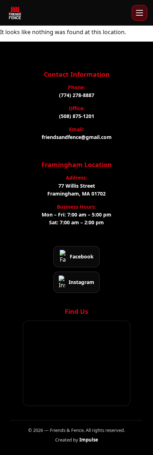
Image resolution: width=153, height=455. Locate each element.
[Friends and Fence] (15, 13)
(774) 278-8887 (76, 95)
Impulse (88, 440)
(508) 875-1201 (76, 116)
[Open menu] (139, 13)
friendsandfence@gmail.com (77, 137)
